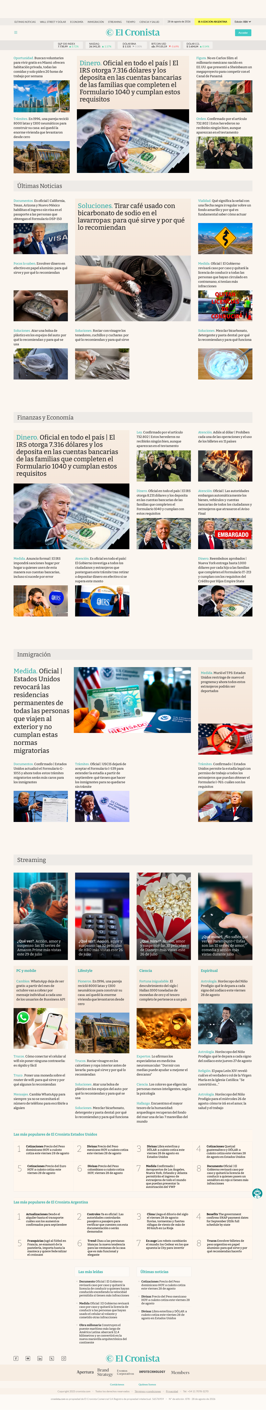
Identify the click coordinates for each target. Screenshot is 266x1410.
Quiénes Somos (147, 1384)
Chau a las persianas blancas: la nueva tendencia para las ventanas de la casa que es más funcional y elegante (107, 1247)
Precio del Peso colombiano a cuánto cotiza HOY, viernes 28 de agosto (106, 1169)
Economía (76, 22)
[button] (257, 1193)
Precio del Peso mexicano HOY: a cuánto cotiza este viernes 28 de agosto (107, 1150)
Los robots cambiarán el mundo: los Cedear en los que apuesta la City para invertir (167, 1244)
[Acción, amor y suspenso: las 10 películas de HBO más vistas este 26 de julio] (102, 916)
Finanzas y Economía (45, 417)
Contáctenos (117, 1384)
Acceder (243, 32)
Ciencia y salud (149, 22)
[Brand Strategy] (105, 1372)
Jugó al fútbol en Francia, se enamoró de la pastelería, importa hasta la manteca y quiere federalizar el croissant (47, 1247)
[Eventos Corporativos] (125, 1373)
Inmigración (96, 22)
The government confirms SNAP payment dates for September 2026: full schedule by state (228, 1219)
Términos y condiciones (148, 1391)
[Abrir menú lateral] (16, 32)
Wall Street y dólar (53, 22)
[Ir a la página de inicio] (133, 33)
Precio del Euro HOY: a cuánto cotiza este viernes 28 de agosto (46, 1169)
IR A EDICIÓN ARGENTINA (212, 21)
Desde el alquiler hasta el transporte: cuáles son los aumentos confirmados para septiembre (46, 1219)
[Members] (180, 1373)
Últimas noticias (25, 22)
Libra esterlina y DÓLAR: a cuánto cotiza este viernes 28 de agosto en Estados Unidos (166, 1152)
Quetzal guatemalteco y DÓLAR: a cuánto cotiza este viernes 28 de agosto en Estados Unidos (226, 1152)
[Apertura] (85, 1372)
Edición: (241, 21)
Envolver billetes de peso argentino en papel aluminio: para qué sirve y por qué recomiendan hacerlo (227, 1246)
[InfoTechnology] (152, 1372)
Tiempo (130, 22)
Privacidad (172, 1391)
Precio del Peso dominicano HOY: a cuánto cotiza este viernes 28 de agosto (47, 1150)
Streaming (115, 22)
